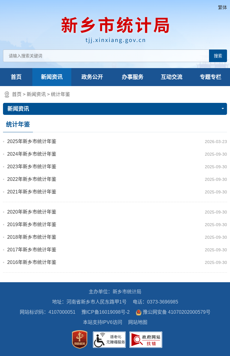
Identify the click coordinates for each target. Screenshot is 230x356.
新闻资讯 (52, 77)
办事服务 (132, 77)
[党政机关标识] (80, 340)
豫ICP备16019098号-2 (105, 312)
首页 (16, 77)
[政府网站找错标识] (145, 339)
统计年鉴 (60, 94)
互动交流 (171, 77)
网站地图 (137, 322)
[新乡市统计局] (115, 28)
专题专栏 (210, 77)
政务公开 (92, 77)
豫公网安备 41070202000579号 (177, 312)
